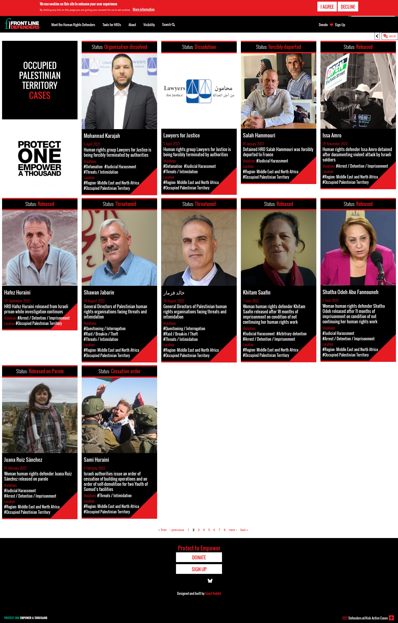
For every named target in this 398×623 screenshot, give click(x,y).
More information (144, 9)
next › (233, 530)
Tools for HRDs (112, 24)
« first (162, 530)
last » (244, 530)
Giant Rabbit (213, 593)
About (132, 24)
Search (167, 24)
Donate (323, 25)
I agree (327, 6)
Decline (348, 6)
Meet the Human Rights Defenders (73, 24)
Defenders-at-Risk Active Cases (365, 618)
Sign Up (340, 25)
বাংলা (392, 36)
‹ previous (177, 530)
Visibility (149, 24)
